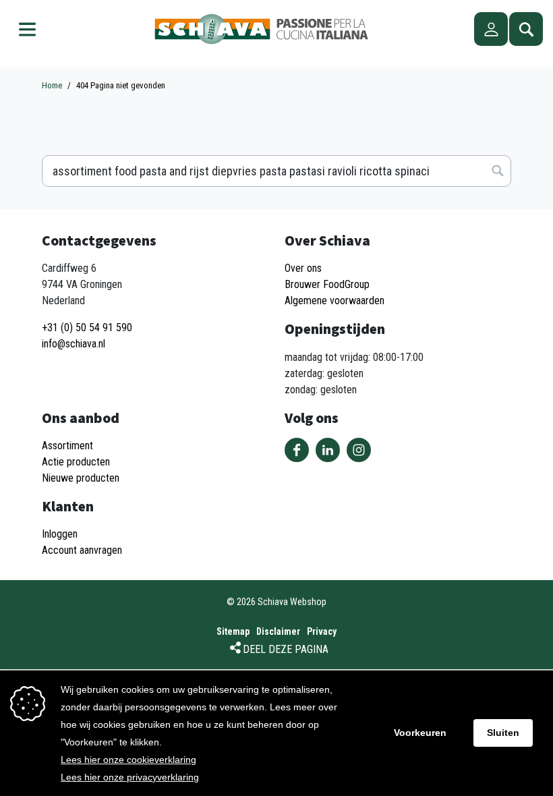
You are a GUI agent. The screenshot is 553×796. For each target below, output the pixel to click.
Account (491, 29)
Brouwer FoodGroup (327, 284)
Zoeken (526, 29)
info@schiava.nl (73, 343)
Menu (27, 29)
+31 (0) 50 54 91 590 (87, 327)
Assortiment (67, 445)
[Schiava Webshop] (261, 29)
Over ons (303, 268)
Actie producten (76, 461)
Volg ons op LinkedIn (328, 450)
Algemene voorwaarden (334, 300)
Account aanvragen (82, 550)
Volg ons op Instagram (359, 450)
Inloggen (60, 534)
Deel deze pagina (285, 649)
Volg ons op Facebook (297, 450)
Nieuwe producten (80, 478)
